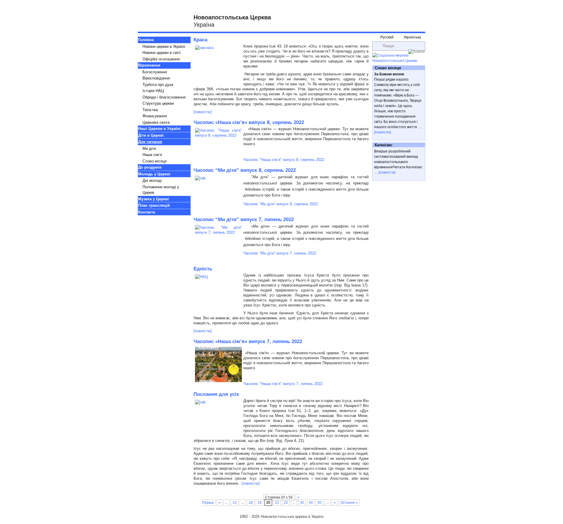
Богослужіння (155, 72)
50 (320, 503)
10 (235, 503)
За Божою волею (389, 74)
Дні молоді (152, 180)
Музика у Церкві (153, 199)
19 (259, 503)
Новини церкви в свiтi (162, 52)
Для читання (150, 142)
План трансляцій (154, 205)
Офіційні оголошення (161, 59)
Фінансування (155, 116)
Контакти (146, 212)
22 (286, 503)
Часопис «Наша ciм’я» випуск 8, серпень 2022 (249, 122)
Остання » (349, 503)
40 (311, 503)
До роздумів (150, 167)
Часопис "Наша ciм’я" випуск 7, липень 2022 (283, 383)
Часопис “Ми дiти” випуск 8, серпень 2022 (245, 170)
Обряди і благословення (164, 97)
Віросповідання (156, 78)
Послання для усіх (216, 394)
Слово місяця (155, 161)
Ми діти (149, 148)
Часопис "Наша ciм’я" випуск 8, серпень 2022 (283, 159)
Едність (203, 269)
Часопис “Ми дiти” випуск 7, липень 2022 (244, 219)
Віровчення (149, 65)
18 (251, 503)
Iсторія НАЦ (153, 91)
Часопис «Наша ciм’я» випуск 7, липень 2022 (248, 341)
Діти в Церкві (151, 135)
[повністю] (203, 112)
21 (277, 503)
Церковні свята (156, 122)
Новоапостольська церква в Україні (292, 516)
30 (302, 503)
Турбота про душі (158, 84)
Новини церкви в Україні (164, 46)
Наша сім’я (152, 154)
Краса (200, 40)
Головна (146, 40)
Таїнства (150, 110)
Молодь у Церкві (154, 174)
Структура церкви (158, 103)
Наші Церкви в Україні (159, 128)
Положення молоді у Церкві (161, 190)
